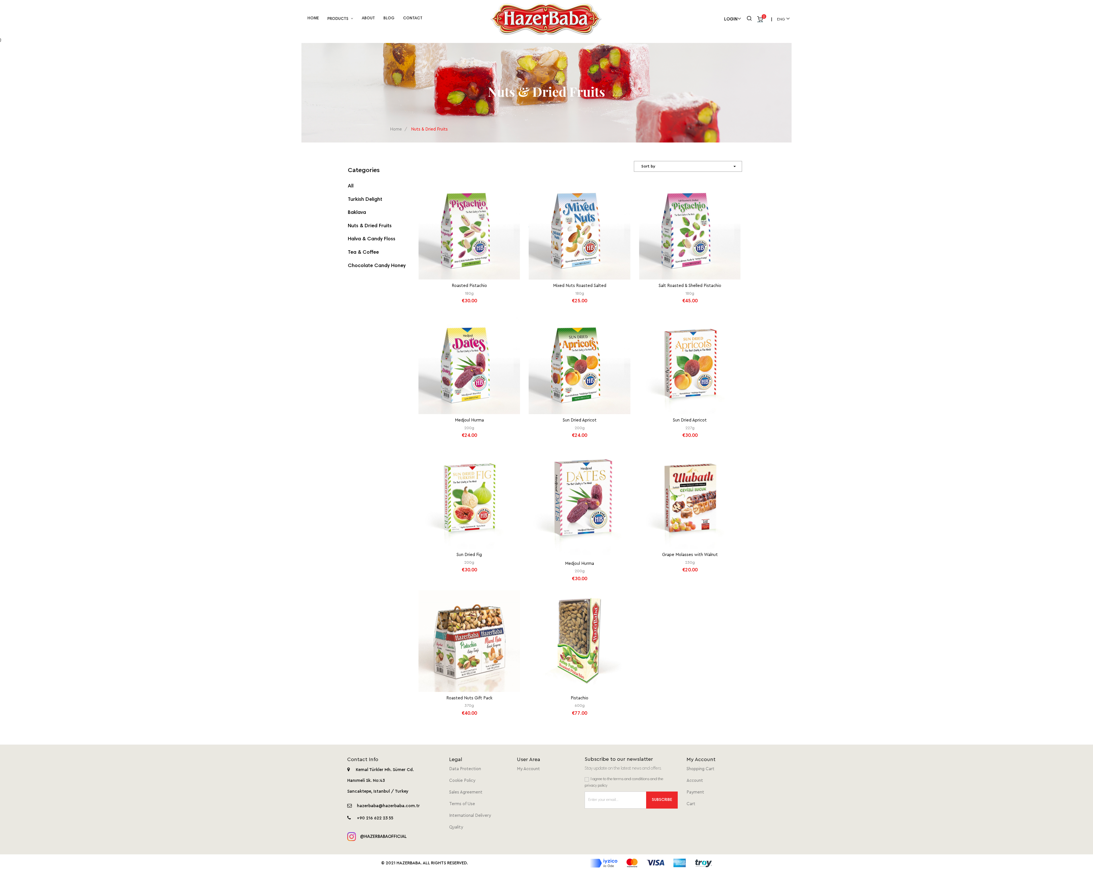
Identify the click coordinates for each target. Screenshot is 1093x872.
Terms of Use (462, 804)
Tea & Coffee (363, 252)
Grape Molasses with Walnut (690, 555)
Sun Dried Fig (469, 555)
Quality (456, 827)
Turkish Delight (365, 199)
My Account (528, 769)
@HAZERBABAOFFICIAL (383, 837)
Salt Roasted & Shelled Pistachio (690, 286)
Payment (695, 792)
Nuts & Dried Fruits (370, 226)
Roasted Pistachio (469, 286)
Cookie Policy (462, 780)
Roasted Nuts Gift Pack (469, 698)
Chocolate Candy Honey (377, 265)
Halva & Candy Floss (371, 239)
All (351, 186)
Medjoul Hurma (469, 420)
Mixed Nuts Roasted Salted (579, 286)
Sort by (689, 166)
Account (695, 780)
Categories (364, 170)
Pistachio (579, 698)
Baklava (357, 212)
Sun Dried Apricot (580, 420)
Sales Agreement (465, 792)
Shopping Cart (700, 769)
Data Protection (465, 769)
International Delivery (470, 815)
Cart (691, 804)
